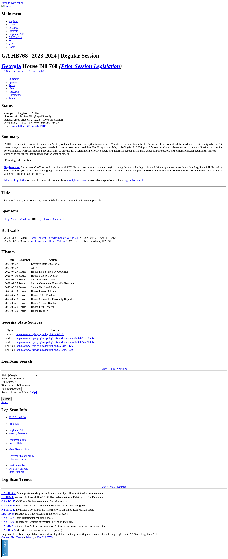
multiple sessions (76, 180)
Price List (14, 423)
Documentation (17, 439)
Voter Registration (19, 449)
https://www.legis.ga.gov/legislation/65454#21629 (44, 349)
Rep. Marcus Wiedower (18, 219)
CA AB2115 (8, 501)
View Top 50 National (114, 486)
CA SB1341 (8, 505)
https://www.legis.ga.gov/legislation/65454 (40, 334)
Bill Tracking (16, 37)
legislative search (133, 180)
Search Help (15, 442)
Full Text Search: (11, 388)
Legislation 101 (17, 465)
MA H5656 (7, 513)
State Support (16, 471)
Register (13, 21)
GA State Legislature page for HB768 (22, 70)
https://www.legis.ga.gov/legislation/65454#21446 (44, 345)
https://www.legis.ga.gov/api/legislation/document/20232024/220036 (55, 342)
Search (12, 40)
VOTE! (13, 43)
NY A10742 (8, 509)
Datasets (13, 30)
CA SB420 (7, 521)
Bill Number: (9, 381)
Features (13, 27)
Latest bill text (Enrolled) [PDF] (28, 126)
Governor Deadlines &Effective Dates (21, 457)
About (12, 24)
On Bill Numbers (18, 468)
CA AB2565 (8, 530)
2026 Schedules (17, 417)
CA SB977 (7, 517)
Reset (4, 402)
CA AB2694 (8, 493)
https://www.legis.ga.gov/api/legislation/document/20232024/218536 (55, 338)
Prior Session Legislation (90, 66)
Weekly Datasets (18, 433)
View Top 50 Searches (114, 368)
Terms (19, 537)
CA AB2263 (8, 525)
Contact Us (7, 537)
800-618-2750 (45, 537)
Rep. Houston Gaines (49, 219)
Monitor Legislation (15, 180)
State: (4, 375)
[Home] (6, 6)
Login (12, 46)
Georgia (11, 66)
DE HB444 (7, 497)
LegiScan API (16, 34)
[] (33, 392)
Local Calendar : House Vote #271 (48, 241)
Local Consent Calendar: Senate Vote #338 (54, 237)
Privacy (30, 537)
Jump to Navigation (12, 2)
